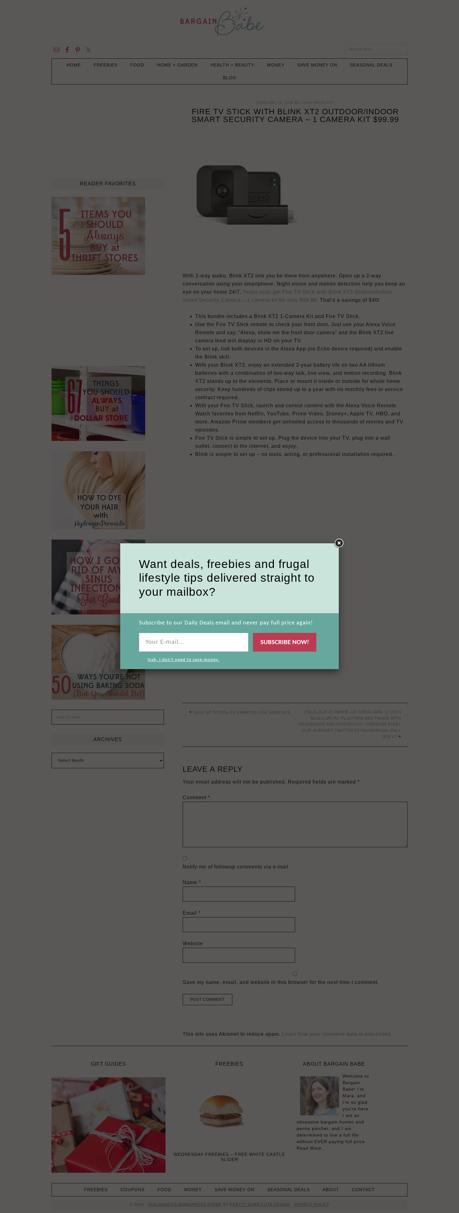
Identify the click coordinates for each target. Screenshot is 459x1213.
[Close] (338, 543)
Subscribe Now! (284, 642)
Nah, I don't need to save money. (184, 660)
